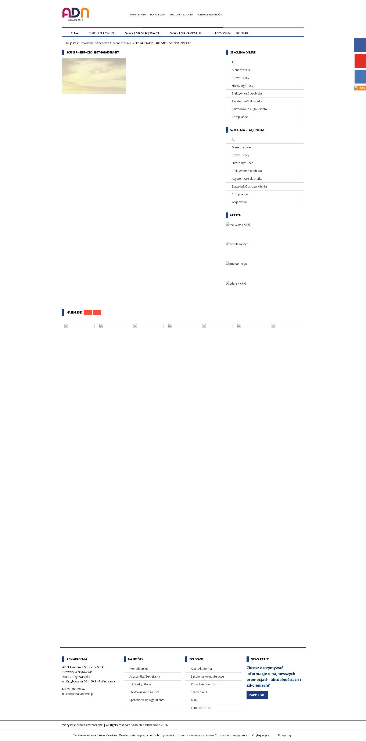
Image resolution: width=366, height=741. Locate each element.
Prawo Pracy (240, 78)
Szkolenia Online (102, 33)
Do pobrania (157, 14)
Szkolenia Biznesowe (94, 43)
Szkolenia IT (199, 692)
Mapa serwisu (138, 14)
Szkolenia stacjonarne (142, 33)
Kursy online (222, 33)
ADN (194, 700)
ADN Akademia (201, 669)
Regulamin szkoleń (181, 14)
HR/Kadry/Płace (242, 86)
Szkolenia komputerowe (207, 676)
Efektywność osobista (247, 93)
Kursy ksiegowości (203, 684)
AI (233, 62)
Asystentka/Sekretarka (247, 101)
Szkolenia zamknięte (186, 33)
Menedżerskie (122, 43)
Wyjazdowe (240, 202)
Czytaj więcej (261, 735)
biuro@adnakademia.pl (77, 694)
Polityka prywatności (209, 14)
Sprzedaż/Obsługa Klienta (249, 109)
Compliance (240, 117)
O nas (75, 33)
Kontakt (243, 33)
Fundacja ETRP (201, 708)
